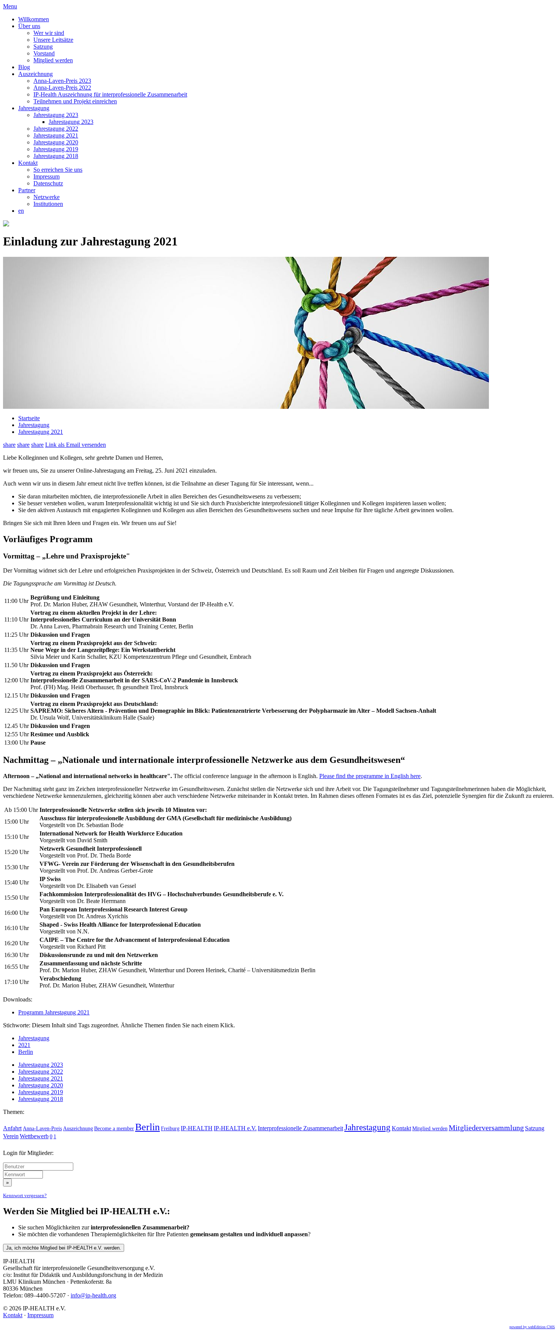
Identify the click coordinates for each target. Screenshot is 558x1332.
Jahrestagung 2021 (55, 135)
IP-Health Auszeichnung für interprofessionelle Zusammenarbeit (110, 94)
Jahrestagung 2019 (55, 149)
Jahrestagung (33, 108)
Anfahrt (12, 1128)
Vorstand (44, 53)
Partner (26, 190)
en (21, 210)
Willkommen (33, 19)
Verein (11, 1136)
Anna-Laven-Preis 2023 (62, 81)
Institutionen (48, 204)
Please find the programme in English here (370, 776)
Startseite (29, 418)
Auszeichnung (35, 74)
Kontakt (28, 163)
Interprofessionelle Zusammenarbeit (300, 1128)
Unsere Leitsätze (53, 39)
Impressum (46, 176)
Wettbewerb (34, 1136)
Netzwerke (46, 197)
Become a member (114, 1128)
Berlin (25, 1052)
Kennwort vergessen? (25, 1195)
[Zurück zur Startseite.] (6, 224)
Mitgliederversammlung (486, 1127)
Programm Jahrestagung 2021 (54, 1012)
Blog (24, 67)
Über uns (29, 26)
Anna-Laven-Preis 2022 (62, 87)
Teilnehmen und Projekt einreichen (75, 101)
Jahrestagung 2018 (55, 156)
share (9, 444)
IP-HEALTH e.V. (235, 1128)
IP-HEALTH (197, 1128)
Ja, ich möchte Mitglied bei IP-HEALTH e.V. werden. (63, 1248)
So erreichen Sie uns (57, 169)
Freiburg (170, 1128)
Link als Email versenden (75, 444)
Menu (10, 6)
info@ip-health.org (93, 1295)
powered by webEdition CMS (532, 1327)
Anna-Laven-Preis (42, 1128)
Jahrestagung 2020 (55, 142)
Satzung (43, 46)
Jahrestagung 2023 (55, 115)
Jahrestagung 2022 (55, 128)
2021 (24, 1045)
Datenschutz (48, 183)
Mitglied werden (53, 60)
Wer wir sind (48, 33)
